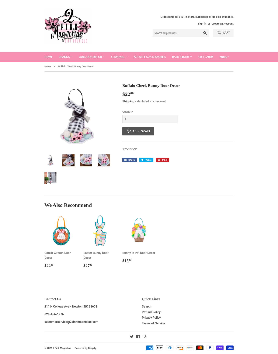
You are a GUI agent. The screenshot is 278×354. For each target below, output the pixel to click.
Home (48, 56)
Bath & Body (181, 56)
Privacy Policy (151, 317)
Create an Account (223, 23)
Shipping (128, 101)
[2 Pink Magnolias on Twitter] (132, 337)
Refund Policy (151, 312)
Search (146, 306)
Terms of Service (153, 323)
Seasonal (118, 56)
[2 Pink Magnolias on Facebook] (138, 337)
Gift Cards (206, 56)
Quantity (127, 111)
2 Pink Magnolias (62, 348)
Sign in (202, 23)
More (223, 56)
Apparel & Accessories (150, 56)
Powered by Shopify (85, 348)
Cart (226, 32)
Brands (64, 56)
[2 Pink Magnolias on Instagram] (145, 337)
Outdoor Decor (91, 56)
